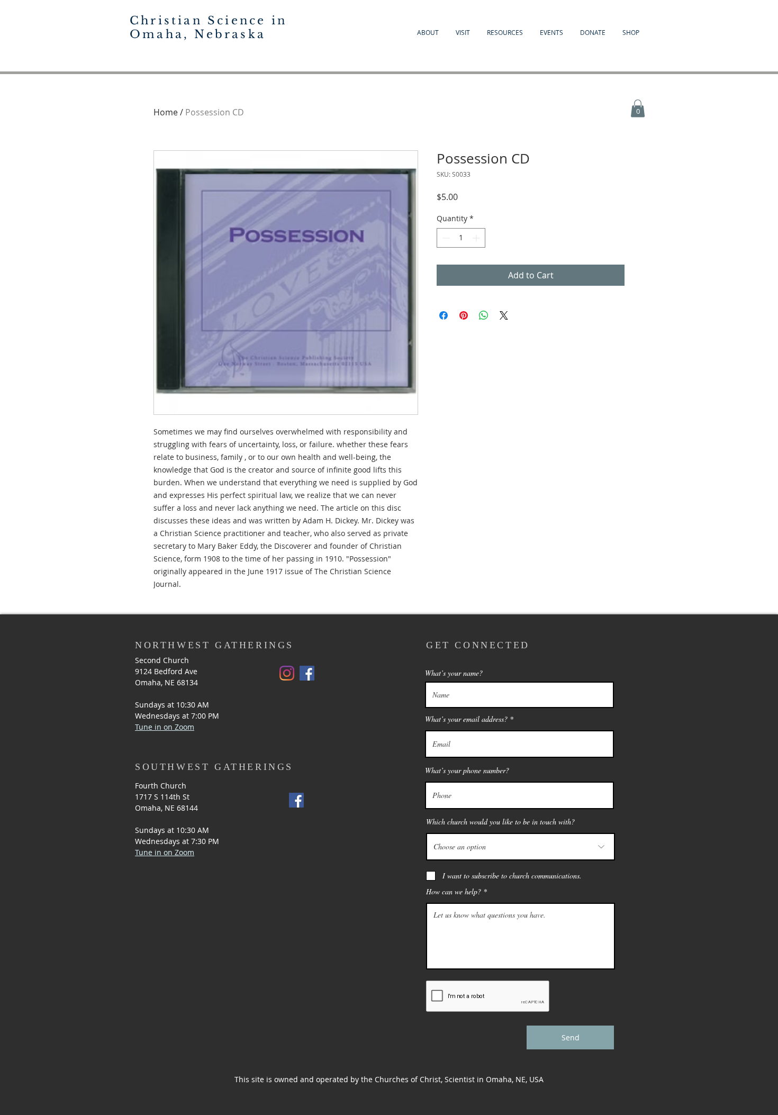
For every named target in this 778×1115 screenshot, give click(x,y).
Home (165, 112)
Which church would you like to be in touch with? (500, 822)
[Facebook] (307, 673)
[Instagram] (286, 673)
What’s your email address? (466, 719)
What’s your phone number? (467, 770)
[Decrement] (444, 238)
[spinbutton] (461, 238)
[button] (637, 108)
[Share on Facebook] (443, 315)
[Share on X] (503, 315)
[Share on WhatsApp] (483, 315)
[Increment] (477, 238)
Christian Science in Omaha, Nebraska (208, 27)
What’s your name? (454, 673)
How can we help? (453, 891)
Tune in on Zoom (164, 852)
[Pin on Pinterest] (463, 315)
